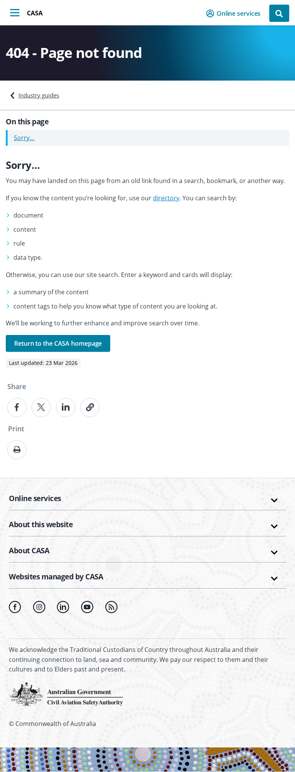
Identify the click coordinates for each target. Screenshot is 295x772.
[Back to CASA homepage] (66, 693)
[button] (235, 13)
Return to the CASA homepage (58, 343)
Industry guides (38, 95)
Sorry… (24, 138)
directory (166, 198)
